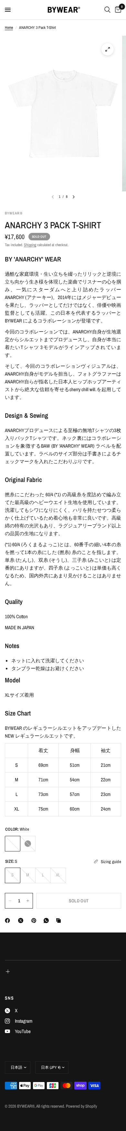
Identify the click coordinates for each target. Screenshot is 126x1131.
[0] (117, 9)
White (12, 843)
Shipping (30, 244)
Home (9, 27)
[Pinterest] (35, 920)
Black (28, 843)
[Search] (107, 9)
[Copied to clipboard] (60, 920)
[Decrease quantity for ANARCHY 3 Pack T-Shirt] (10, 900)
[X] (22, 920)
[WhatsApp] (47, 920)
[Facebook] (9, 920)
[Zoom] (107, 49)
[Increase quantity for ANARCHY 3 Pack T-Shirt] (28, 900)
